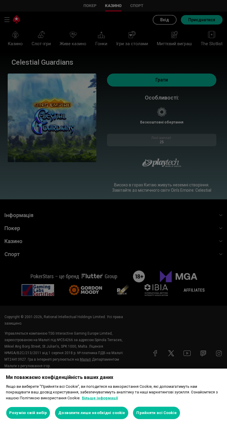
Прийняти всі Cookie (156, 413)
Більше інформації (100, 398)
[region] (113, 397)
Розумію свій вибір (28, 413)
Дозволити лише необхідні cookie (91, 413)
